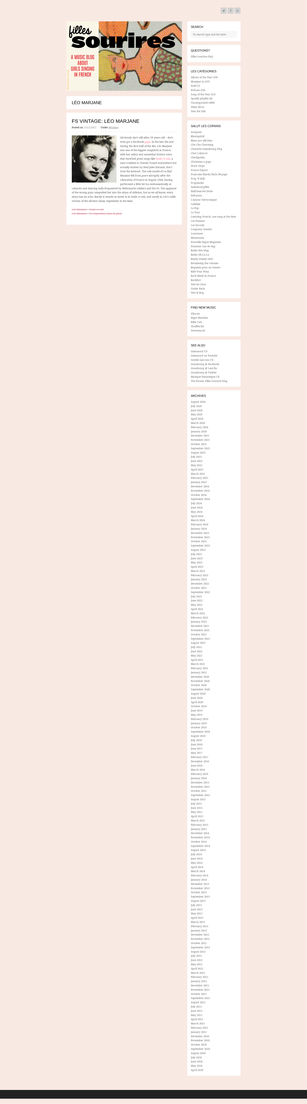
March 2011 (198, 1023)
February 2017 (199, 757)
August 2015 (198, 799)
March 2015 (198, 820)
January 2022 (199, 621)
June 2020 (197, 698)
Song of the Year (200, 94)
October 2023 (199, 541)
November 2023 (200, 537)
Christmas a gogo (201, 161)
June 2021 (197, 651)
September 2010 (200, 1049)
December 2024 (200, 486)
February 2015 (199, 824)
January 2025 (199, 482)
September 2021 (200, 638)
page (147, 141)
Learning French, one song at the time (213, 216)
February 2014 (199, 875)
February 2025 (199, 477)
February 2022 (199, 617)
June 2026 (197, 410)
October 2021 (199, 634)
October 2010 (199, 1044)
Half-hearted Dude (202, 191)
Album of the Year (201, 77)
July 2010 (196, 1057)
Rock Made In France (203, 275)
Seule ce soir (163, 158)
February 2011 (199, 1027)
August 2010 (198, 1053)
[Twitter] (224, 11)
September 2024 (200, 499)
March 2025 (198, 473)
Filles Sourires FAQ (202, 56)
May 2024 (196, 511)
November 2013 (200, 888)
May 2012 (196, 964)
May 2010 (196, 1065)
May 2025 (196, 465)
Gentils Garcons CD (202, 359)
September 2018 (200, 731)
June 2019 (197, 710)
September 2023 (200, 545)
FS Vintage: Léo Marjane (105, 121)
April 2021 (197, 659)
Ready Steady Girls (202, 259)
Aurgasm (196, 132)
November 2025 (200, 439)
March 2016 (198, 769)
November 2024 (200, 490)
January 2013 (199, 930)
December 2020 (200, 676)
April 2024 (197, 516)
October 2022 (199, 587)
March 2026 (198, 423)
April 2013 (197, 917)
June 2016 (197, 765)
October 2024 (199, 495)
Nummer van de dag (203, 246)
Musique (114, 127)
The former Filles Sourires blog (209, 381)
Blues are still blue (201, 140)
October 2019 (199, 706)
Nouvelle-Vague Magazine (206, 242)
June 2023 (197, 558)
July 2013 (196, 905)
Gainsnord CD (199, 351)
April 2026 (197, 418)
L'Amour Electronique (204, 199)
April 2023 (197, 566)
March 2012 (198, 972)
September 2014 (200, 846)
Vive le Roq (197, 292)
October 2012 (199, 943)
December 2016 (200, 761)
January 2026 (199, 431)
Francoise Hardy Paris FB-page (209, 174)
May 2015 (196, 812)
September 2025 (200, 448)
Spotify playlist (199, 98)
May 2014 (196, 862)
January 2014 (199, 879)
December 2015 (200, 782)
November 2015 (200, 786)
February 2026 (199, 427)
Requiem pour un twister (205, 267)
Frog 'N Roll (198, 178)
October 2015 (199, 790)
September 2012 (200, 947)
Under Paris (198, 288)
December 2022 (200, 583)
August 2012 (198, 951)
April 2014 (197, 867)
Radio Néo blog (200, 250)
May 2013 (196, 913)
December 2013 (200, 884)
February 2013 (199, 926)
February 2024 (199, 524)
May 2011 (196, 1015)
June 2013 (197, 909)
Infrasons (196, 195)
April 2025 (197, 469)
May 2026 (196, 414)
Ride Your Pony (200, 271)
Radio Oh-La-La (200, 254)
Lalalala (195, 204)
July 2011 (196, 1006)
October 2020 (199, 685)
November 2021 (200, 630)
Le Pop (195, 208)
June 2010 (197, 1061)
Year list (195, 111)
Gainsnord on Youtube (204, 355)
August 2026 (198, 401)
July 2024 (196, 503)
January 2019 (199, 723)
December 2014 (200, 833)
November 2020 (200, 681)
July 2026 (196, 406)
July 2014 (196, 854)
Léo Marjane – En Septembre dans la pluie (97, 213)
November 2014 (200, 837)
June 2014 (197, 858)
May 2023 (196, 562)
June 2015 (197, 808)
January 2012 (199, 981)
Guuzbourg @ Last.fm (204, 368)
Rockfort (196, 280)
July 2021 (196, 647)
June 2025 (197, 461)
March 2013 (198, 922)
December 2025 (200, 435)
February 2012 (199, 977)
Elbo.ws (195, 313)
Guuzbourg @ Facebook (205, 364)
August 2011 (198, 1002)
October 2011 (199, 994)
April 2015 (197, 816)
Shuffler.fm (197, 326)
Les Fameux (198, 221)
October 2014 (199, 841)
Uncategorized (199, 102)
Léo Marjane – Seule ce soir (88, 209)
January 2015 (199, 829)
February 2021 (199, 668)
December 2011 (200, 985)
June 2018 (197, 744)
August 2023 (198, 549)
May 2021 (196, 655)
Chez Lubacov (199, 153)
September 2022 (200, 592)
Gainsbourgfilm (200, 187)
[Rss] (238, 11)
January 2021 (199, 672)
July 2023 (196, 554)
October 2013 (199, 892)
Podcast (195, 90)
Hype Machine (199, 317)
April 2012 (197, 968)
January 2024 (199, 528)
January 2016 (199, 778)
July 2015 (196, 803)
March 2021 (198, 664)
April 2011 (197, 1019)
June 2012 (197, 960)
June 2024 (197, 507)
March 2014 (198, 871)
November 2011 (200, 989)
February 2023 (199, 575)
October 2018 (199, 727)
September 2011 (200, 998)
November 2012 (200, 938)
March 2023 (198, 571)
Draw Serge (198, 165)
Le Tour (195, 212)
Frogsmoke (197, 182)
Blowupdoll (197, 136)
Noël (193, 85)
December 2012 (200, 934)
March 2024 (198, 520)
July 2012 (196, 955)
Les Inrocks (197, 225)
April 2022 (197, 609)
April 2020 (197, 702)
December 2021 (200, 626)
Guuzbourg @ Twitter (204, 372)
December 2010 (200, 1036)
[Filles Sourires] (124, 56)
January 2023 (199, 579)
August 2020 (198, 693)
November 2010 (200, 1040)
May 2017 (196, 752)
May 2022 (196, 604)
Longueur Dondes (201, 229)
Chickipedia (198, 157)
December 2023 (200, 533)
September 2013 (200, 896)
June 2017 (197, 748)
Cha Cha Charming (202, 144)
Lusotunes (197, 233)
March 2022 (198, 613)
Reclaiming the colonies (204, 263)
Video (194, 107)
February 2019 (199, 719)
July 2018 (196, 740)
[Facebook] (231, 11)
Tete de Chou (198, 284)
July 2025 (196, 456)
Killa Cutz (196, 322)
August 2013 (198, 900)
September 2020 (200, 689)
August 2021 (198, 642)
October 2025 (199, 444)
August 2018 (198, 736)
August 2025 (198, 452)
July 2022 (196, 596)
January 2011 (199, 1032)
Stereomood (198, 330)
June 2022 (197, 600)
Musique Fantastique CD (205, 376)
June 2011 (197, 1010)
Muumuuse (197, 237)
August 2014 (198, 850)
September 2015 (200, 795)
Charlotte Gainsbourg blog (206, 149)
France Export (199, 170)
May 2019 (196, 714)
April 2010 (197, 1070)
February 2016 (199, 774)
